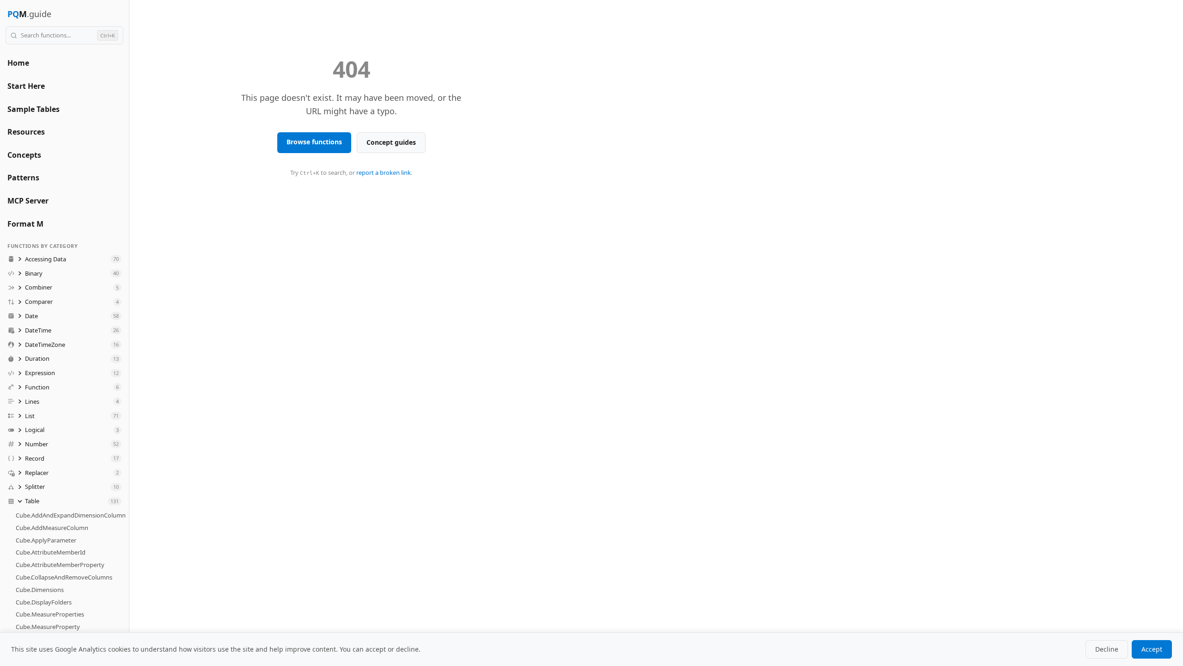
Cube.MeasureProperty (48, 627)
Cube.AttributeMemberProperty (60, 565)
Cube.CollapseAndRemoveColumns (64, 577)
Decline (1106, 649)
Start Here (26, 86)
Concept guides (391, 142)
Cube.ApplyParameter (46, 540)
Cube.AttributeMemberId (50, 552)
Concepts (24, 155)
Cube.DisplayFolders (44, 602)
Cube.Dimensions (40, 590)
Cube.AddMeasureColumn (52, 528)
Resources (26, 132)
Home (18, 63)
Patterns (23, 178)
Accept (1151, 649)
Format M (25, 224)
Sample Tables (33, 109)
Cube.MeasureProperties (50, 614)
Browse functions (314, 141)
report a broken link (383, 172)
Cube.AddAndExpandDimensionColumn (71, 515)
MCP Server (28, 201)
